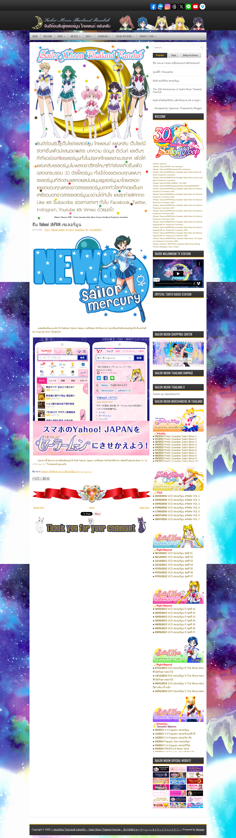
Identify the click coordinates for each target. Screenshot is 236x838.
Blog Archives (190, 55)
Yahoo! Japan (58, 230)
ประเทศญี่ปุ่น (95, 230)
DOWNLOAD (104, 36)
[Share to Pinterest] (48, 478)
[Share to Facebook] (44, 478)
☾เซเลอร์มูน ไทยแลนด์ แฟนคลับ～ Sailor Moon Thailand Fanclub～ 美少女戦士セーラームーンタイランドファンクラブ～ (116, 829)
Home (35, 36)
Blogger (198, 108)
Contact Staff (147, 36)
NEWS (61, 36)
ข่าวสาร (70, 230)
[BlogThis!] (37, 478)
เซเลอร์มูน (79, 230)
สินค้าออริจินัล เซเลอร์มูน (166, 80)
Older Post (144, 507)
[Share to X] (41, 478)
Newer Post (38, 507)
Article (75, 36)
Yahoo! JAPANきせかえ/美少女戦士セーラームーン (66, 471)
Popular (160, 55)
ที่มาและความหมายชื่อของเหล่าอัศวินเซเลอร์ (176, 63)
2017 (47, 230)
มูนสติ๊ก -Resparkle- (163, 72)
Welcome (47, 36)
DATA (89, 36)
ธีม (86, 230)
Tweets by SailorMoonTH (166, 394)
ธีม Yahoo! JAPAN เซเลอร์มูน (56, 224)
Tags (173, 55)
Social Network (125, 36)
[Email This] (34, 478)
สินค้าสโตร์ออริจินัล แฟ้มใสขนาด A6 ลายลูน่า (177, 100)
